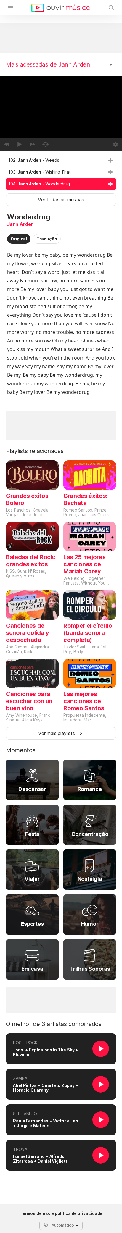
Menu (10, 7)
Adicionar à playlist (110, 160)
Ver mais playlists (56, 733)
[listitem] (61, 160)
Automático (63, 1225)
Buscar (111, 7)
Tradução (46, 238)
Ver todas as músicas (61, 200)
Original (19, 238)
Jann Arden (20, 224)
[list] (61, 172)
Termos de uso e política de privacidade (61, 1213)
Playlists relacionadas (35, 450)
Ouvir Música (60, 8)
